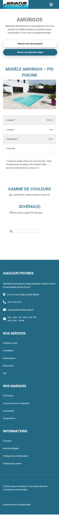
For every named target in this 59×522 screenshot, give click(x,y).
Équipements (9, 418)
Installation (8, 350)
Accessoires (8, 411)
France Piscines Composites (16, 403)
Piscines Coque (10, 343)
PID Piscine (8, 395)
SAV (5, 373)
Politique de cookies (12, 463)
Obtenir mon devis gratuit (30, 44)
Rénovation (8, 365)
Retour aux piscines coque (30, 52)
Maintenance (9, 358)
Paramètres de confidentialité (17, 504)
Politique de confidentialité (15, 456)
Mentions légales (11, 448)
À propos (7, 441)
